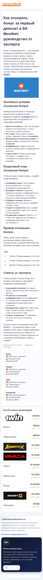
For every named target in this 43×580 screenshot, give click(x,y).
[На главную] (11, 4)
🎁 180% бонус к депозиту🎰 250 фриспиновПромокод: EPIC (16, 357)
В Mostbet (26, 117)
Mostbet (6, 74)
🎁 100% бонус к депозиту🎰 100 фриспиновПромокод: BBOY (16, 370)
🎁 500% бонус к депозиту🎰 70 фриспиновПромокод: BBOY (16, 383)
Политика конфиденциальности (14, 534)
